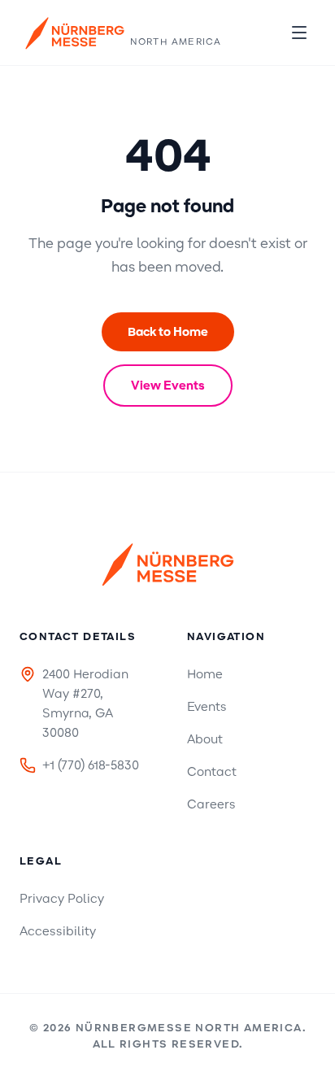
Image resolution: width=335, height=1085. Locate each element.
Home (205, 674)
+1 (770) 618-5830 (90, 765)
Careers (211, 804)
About (205, 739)
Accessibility (58, 931)
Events (207, 707)
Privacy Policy (62, 899)
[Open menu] (299, 32)
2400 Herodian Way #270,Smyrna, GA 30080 (85, 703)
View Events (168, 385)
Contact (212, 772)
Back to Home (168, 332)
